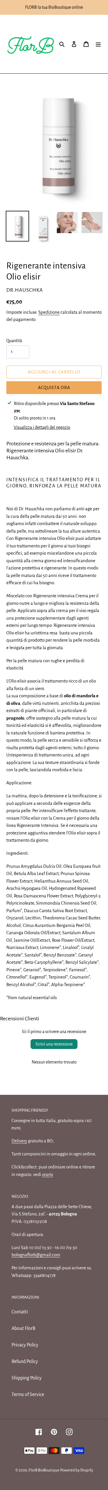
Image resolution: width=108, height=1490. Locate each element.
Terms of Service (28, 1394)
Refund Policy (25, 1361)
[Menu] (98, 44)
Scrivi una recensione (54, 1044)
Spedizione (49, 312)
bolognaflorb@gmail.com (36, 1254)
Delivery (19, 1140)
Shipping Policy (27, 1378)
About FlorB (23, 1328)
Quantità (14, 340)
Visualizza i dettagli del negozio (42, 427)
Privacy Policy (25, 1345)
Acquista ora (54, 387)
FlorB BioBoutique (44, 1470)
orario (47, 1174)
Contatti (20, 1312)
